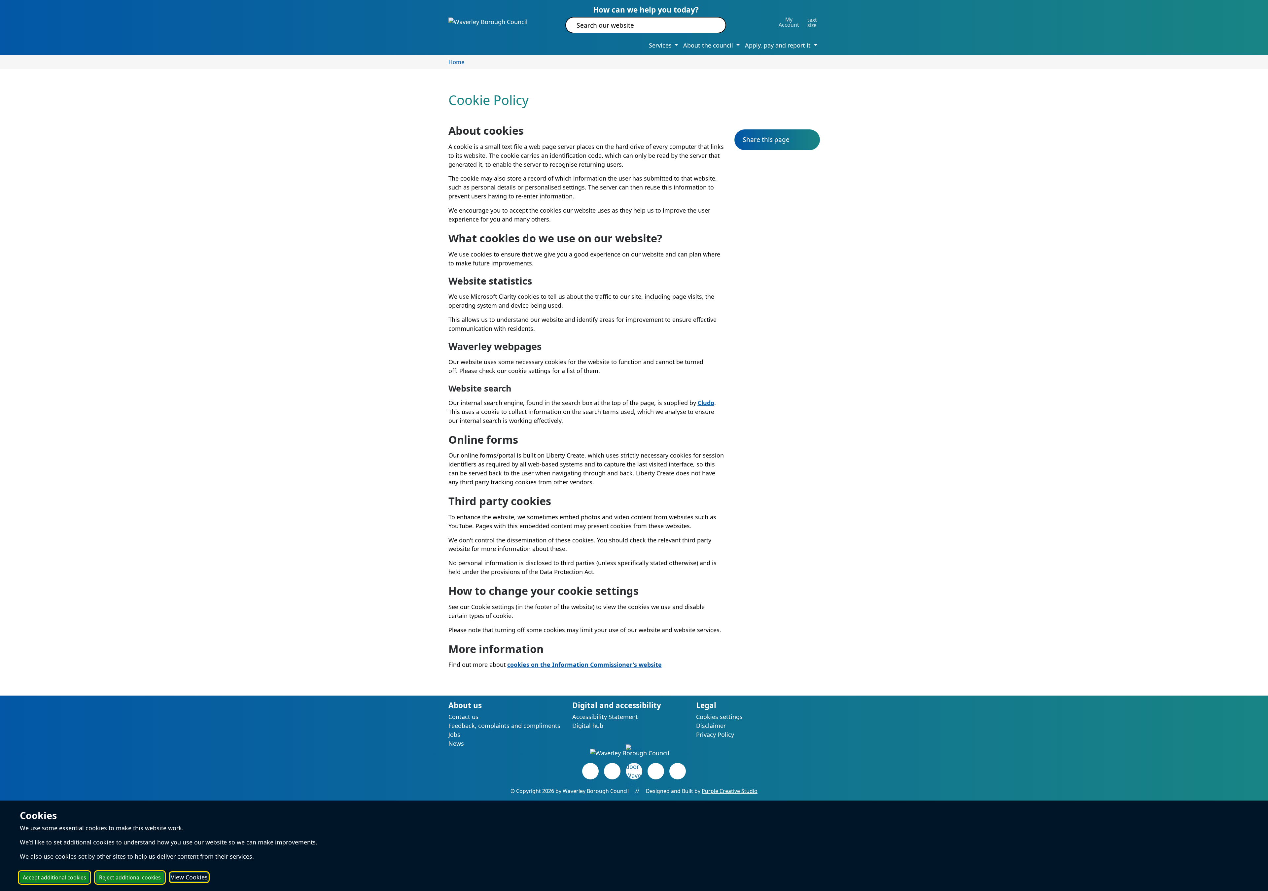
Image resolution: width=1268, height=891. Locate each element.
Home (456, 62)
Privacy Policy (715, 734)
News (456, 743)
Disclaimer (711, 726)
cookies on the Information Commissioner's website (584, 664)
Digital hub (587, 726)
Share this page (766, 139)
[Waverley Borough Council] (488, 21)
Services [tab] (661, 45)
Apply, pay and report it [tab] (778, 45)
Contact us (463, 717)
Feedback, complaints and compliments (504, 726)
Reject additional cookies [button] (130, 877)
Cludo (706, 403)
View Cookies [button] (189, 877)
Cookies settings (719, 717)
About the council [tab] (709, 45)
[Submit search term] (713, 25)
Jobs (454, 734)
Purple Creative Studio (729, 791)
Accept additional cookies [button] (54, 877)
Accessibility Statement (605, 717)
